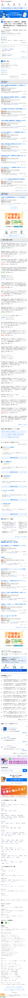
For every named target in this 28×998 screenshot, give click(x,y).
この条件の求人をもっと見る (20, 190)
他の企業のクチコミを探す (20, 536)
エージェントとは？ (23, 755)
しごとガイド (20, 915)
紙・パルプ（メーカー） (17, 964)
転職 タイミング (23, 804)
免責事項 (11, 990)
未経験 (9, 434)
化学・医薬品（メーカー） (13, 966)
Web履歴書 (16, 907)
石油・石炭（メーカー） (12, 968)
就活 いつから (9, 832)
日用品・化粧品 (4, 968)
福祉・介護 (14, 980)
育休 (18, 437)
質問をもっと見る (22, 424)
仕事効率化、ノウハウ (4, 881)
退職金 (7, 841)
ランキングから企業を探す (19, 910)
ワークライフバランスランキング (7, 938)
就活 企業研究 (21, 832)
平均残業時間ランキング (5, 940)
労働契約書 (8, 857)
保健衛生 (5, 980)
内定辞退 (7, 827)
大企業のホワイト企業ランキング (19, 945)
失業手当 (12, 840)
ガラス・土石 (3, 969)
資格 (18, 434)
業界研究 (5, 810)
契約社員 (8, 431)
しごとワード (3, 917)
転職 (6, 875)
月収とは (2, 843)
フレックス (4, 437)
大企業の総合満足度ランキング (6, 945)
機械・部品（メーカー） (5, 971)
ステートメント (6, 990)
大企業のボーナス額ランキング (18, 944)
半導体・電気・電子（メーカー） (7, 974)
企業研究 (10, 810)
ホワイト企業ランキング (14, 936)
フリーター (4, 434)
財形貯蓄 (11, 841)
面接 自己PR (18, 823)
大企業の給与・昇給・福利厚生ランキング (8, 953)
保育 (10, 980)
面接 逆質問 (23, 823)
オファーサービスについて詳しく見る (14, 670)
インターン (3, 832)
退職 (9, 875)
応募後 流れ (6, 818)
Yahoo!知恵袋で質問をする (16, 779)
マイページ (25, 5)
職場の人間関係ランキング (19, 938)
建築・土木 (3, 982)
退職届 (11, 827)
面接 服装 (7, 823)
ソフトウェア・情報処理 (12, 960)
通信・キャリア (4, 960)
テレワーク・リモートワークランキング (18, 940)
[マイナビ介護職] (14, 220)
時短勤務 (10, 437)
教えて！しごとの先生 (16, 900)
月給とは (7, 843)
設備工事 (13, 984)
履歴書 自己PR (13, 815)
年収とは (16, 843)
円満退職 (19, 827)
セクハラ (7, 861)
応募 (2, 818)
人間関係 (11, 861)
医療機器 (16, 973)
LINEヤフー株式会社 (4, 927)
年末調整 (2, 841)
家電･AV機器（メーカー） (5, 976)
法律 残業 (8, 855)
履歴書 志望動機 (20, 815)
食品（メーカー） (4, 963)
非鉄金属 (12, 969)
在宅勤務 (14, 434)
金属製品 (16, 969)
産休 (14, 437)
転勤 (22, 434)
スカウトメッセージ (4, 907)
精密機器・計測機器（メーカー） (7, 973)
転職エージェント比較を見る (19, 753)
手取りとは (12, 843)
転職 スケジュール (16, 804)
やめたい (7, 863)
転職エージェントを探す (5, 912)
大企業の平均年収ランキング (6, 944)
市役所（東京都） (4, 194)
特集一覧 (14, 5)
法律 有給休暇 (3, 855)
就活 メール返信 (4, 835)
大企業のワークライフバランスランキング (8, 947)
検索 (25, 770)
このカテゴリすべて (20, 875)
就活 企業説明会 (15, 832)
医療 (2, 980)
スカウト (19, 5)
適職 (2, 810)
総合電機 (16, 974)
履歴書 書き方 (7, 815)
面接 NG (2, 823)
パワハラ (2, 861)
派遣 (11, 886)
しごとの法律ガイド (13, 915)
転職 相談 (2, 806)
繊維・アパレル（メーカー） (6, 964)
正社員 (3, 431)
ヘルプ (16, 990)
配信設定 (20, 907)
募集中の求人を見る (14, 457)
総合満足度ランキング (5, 936)
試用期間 (17, 857)
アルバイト (23, 431)
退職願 (15, 827)
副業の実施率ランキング (18, 941)
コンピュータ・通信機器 (16, 976)
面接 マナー (12, 823)
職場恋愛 (20, 861)
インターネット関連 (21, 960)
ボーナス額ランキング (14, 935)
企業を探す (2, 5)
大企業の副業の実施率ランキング (7, 955)
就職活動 (2, 875)
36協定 (25, 855)
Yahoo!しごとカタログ (6, 900)
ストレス (16, 861)
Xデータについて (21, 990)
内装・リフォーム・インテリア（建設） (14, 982)
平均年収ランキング (4, 935)
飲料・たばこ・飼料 (12, 963)
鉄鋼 (8, 969)
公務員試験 (5, 39)
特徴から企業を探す (9, 910)
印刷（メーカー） (4, 966)
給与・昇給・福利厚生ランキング (7, 941)
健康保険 (17, 840)
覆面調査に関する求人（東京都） (10, 542)
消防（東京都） (4, 82)
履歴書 (2, 815)
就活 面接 (9, 835)
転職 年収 (14, 810)
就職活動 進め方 (4, 804)
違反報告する (24, 42)
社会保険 (21, 840)
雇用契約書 (3, 857)
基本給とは (21, 841)
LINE (8, 922)
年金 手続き (3, 840)
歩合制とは (16, 841)
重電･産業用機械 (14, 971)
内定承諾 (2, 827)
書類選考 (11, 818)
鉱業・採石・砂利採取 (21, 984)
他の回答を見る (13, 76)
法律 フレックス (14, 855)
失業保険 (8, 840)
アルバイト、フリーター (5, 886)
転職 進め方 (10, 804)
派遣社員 (13, 431)
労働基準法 (21, 855)
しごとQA (8, 5)
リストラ (13, 857)
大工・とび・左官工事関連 (5, 984)
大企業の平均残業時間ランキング (7, 950)
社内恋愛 (2, 863)
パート (18, 431)
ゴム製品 (19, 968)
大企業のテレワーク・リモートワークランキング (9, 952)
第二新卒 (7, 806)
